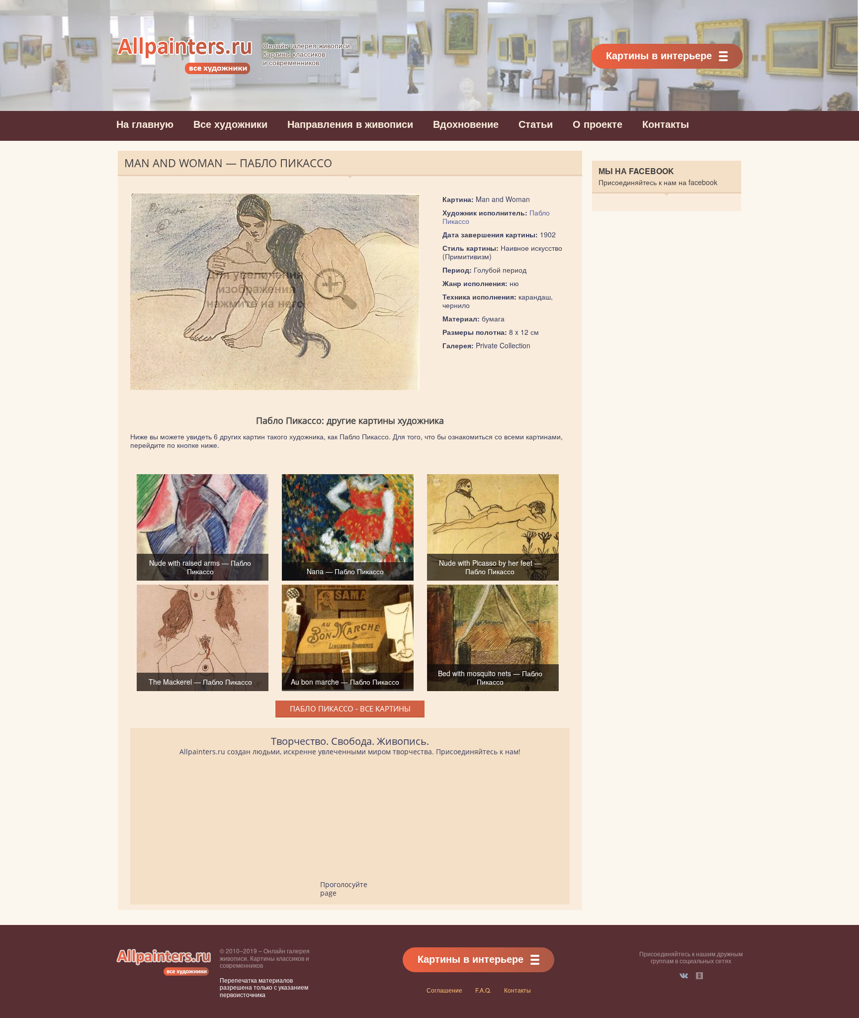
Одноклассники (699, 975)
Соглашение (444, 990)
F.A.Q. (483, 990)
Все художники (230, 123)
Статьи (535, 123)
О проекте (597, 123)
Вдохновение (466, 123)
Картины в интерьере (659, 55)
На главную (144, 123)
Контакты (665, 123)
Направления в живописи (350, 123)
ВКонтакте (684, 975)
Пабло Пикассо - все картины (350, 708)
